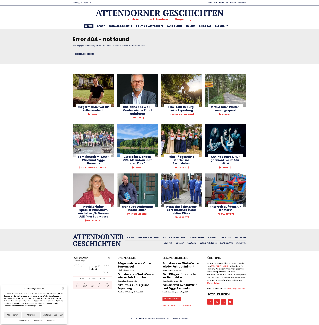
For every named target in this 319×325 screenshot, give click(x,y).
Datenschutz (38, 320)
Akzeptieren (12, 315)
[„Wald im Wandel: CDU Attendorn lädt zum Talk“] (137, 140)
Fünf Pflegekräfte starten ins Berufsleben (181, 160)
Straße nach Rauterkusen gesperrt (225, 108)
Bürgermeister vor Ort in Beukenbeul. (94, 108)
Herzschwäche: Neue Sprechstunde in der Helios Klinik (181, 210)
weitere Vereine (137, 214)
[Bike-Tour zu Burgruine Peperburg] (181, 90)
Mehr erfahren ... (214, 283)
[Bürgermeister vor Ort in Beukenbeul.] (93, 90)
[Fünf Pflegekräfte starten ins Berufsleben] (181, 140)
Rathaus (225, 114)
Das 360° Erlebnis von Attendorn (176, 305)
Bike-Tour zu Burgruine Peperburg (181, 108)
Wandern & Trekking (181, 114)
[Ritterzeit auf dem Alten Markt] (225, 190)
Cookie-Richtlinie (22, 320)
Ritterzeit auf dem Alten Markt (225, 208)
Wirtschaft (93, 220)
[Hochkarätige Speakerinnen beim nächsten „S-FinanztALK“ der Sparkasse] (93, 190)
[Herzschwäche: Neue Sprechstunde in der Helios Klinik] (181, 190)
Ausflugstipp (225, 214)
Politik (93, 114)
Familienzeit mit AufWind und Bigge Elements (93, 160)
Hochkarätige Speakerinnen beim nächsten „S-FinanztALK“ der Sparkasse (93, 211)
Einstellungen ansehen (52, 315)
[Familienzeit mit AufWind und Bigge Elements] (93, 140)
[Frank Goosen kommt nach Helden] (137, 190)
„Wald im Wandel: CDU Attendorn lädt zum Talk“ (137, 160)
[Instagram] (217, 302)
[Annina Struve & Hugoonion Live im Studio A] (225, 140)
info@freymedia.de (236, 288)
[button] (63, 288)
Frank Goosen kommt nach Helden (137, 208)
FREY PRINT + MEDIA (219, 266)
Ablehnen (31, 315)
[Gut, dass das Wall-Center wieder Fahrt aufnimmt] (137, 90)
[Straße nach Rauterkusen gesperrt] (225, 90)
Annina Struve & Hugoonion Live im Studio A (225, 160)
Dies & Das (137, 118)
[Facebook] (210, 302)
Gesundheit (181, 167)
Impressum (50, 320)
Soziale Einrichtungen (93, 167)
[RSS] (223, 302)
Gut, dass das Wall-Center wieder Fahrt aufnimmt (137, 110)
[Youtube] (230, 302)
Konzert (225, 167)
